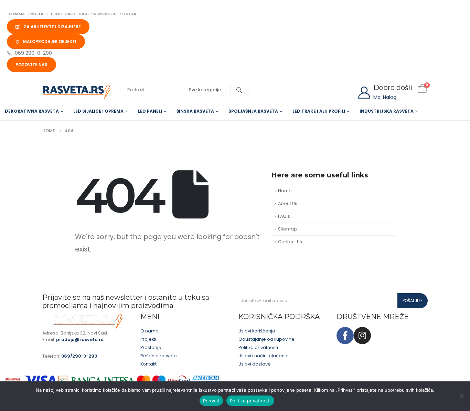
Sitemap (287, 229)
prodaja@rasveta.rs (79, 339)
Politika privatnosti (250, 400)
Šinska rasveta (195, 111)
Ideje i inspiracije (97, 14)
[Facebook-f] (345, 335)
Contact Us (290, 242)
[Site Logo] (76, 92)
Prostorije (63, 14)
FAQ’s (284, 216)
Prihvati (211, 400)
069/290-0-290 (79, 356)
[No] (461, 396)
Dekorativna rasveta (32, 111)
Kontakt (129, 14)
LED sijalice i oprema (98, 111)
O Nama (17, 14)
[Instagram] (362, 335)
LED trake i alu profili (318, 111)
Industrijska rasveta (387, 111)
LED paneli (150, 111)
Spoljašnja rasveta (253, 111)
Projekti (37, 14)
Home (285, 191)
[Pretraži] (239, 90)
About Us (287, 203)
